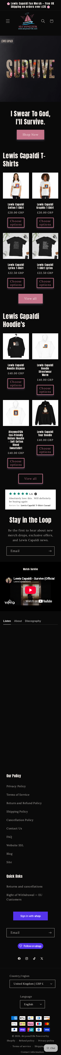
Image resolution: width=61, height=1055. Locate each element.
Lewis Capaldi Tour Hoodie (45, 433)
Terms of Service (18, 794)
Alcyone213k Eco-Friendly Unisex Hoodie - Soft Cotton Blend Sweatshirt (16, 440)
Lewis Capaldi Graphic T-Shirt (45, 206)
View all (30, 298)
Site (9, 862)
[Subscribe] (50, 551)
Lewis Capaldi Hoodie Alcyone (16, 367)
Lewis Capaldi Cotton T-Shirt (16, 206)
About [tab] (18, 621)
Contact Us (14, 828)
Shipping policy (43, 1046)
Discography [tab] (33, 621)
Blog (10, 853)
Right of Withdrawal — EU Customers (24, 897)
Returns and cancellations (25, 886)
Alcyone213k (28, 1036)
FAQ (9, 837)
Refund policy (26, 1040)
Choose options (16, 222)
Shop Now (30, 134)
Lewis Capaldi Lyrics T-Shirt (16, 266)
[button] (8, 21)
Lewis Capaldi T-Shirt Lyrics (45, 266)
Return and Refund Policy (24, 803)
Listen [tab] (7, 621)
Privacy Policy (16, 786)
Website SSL (15, 845)
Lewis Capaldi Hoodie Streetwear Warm (45, 370)
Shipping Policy (17, 811)
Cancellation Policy (20, 820)
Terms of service (22, 1046)
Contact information (32, 1052)
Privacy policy (46, 1040)
